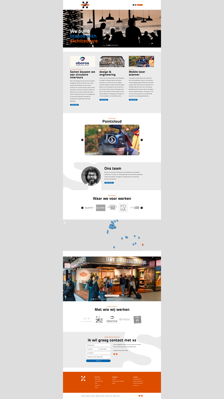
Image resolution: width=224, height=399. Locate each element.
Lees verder (109, 182)
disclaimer (93, 395)
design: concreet (108, 395)
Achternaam (103, 349)
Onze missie (98, 379)
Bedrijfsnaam (90, 345)
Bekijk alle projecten (112, 295)
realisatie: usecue (116, 395)
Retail (113, 383)
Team (96, 383)
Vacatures (97, 385)
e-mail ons (135, 385)
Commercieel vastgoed (118, 381)
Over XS (97, 377)
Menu (139, 5)
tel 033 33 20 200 (138, 383)
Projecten (115, 377)
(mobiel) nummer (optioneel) (94, 357)
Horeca (114, 379)
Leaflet (144, 250)
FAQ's (96, 387)
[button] (142, 245)
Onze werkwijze (99, 381)
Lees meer (74, 105)
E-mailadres (90, 353)
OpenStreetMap (151, 250)
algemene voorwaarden (100, 395)
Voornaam (90, 349)
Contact (135, 377)
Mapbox (160, 250)
